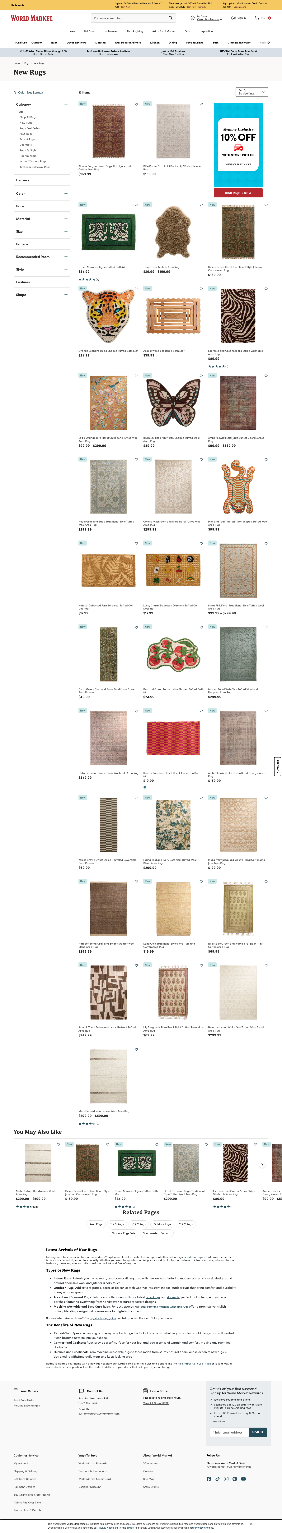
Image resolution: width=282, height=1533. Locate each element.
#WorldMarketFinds (239, 1466)
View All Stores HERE (156, 1403)
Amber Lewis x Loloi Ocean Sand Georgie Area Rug (236, 774)
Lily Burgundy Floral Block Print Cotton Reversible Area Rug (173, 1028)
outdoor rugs (195, 1257)
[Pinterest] (235, 1478)
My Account (21, 1463)
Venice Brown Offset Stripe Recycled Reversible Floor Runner (107, 861)
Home (17, 63)
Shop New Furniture (173, 54)
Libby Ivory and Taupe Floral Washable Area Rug (108, 773)
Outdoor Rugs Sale (123, 1233)
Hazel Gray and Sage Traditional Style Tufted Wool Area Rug (106, 523)
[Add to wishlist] (136, 104)
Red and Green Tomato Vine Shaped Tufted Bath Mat (173, 690)
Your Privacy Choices (201, 1527)
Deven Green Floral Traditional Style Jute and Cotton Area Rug (235, 268)
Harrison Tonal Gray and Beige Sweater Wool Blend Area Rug (106, 945)
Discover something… (109, 18)
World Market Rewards (92, 1463)
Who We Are (150, 1463)
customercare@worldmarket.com (99, 1413)
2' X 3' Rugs (117, 1224)
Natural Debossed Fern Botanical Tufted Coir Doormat (106, 606)
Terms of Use (126, 1527)
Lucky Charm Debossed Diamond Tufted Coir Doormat (171, 606)
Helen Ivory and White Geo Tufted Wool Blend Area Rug (236, 1028)
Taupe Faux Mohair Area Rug (161, 267)
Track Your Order (24, 1400)
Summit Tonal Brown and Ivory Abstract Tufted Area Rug (107, 1028)
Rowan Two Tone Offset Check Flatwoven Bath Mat (171, 774)
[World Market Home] (32, 18)
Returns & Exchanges (27, 1405)
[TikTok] (217, 1478)
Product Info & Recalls (27, 1510)
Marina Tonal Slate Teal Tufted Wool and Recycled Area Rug (233, 690)
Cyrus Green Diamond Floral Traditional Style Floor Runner (106, 690)
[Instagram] (226, 1478)
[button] (21, 42)
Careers (148, 1471)
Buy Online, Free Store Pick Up (32, 1494)
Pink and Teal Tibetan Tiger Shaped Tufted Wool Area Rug (237, 523)
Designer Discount (89, 1487)
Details (202, 6)
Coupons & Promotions (92, 1471)
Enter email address (228, 1432)
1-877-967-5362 (87, 1403)
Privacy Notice (106, 1527)
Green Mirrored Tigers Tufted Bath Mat (102, 267)
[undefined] (257, 42)
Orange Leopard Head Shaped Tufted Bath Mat (108, 350)
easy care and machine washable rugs (164, 1306)
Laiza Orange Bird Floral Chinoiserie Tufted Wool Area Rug (108, 439)
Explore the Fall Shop (238, 54)
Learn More (240, 6)
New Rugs (39, 63)
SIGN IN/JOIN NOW (238, 193)
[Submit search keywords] (170, 17)
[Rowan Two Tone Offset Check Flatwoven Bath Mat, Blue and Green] (144, 787)
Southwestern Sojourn (156, 1233)
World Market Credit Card (94, 1479)
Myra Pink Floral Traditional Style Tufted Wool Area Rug (236, 606)
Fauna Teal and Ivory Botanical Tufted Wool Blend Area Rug (169, 861)
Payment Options (24, 1487)
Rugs (26, 63)
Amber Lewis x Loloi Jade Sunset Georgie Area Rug (236, 439)
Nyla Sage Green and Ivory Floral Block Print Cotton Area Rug (235, 945)
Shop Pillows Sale (43, 54)
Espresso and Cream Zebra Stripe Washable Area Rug (235, 352)
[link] (263, 18)
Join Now (125, 6)
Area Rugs (95, 1224)
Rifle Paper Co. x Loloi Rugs (194, 1363)
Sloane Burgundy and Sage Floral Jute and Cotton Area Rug (104, 167)
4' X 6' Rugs (139, 1224)
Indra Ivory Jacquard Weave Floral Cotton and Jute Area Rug (236, 861)
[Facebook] (209, 1478)
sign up (258, 1432)
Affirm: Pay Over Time (27, 1502)
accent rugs (153, 1297)
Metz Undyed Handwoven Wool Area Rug (103, 1111)
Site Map (149, 1479)
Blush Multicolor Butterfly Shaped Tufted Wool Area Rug (171, 439)
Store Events (151, 1487)
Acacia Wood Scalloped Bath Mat (164, 350)
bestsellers (57, 1367)
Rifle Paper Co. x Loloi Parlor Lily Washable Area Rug (172, 167)
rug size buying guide (103, 1318)
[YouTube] (243, 1478)
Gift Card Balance (25, 1479)
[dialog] (141, 1526)
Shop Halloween (108, 54)
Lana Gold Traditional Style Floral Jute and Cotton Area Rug (169, 945)
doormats (173, 1297)
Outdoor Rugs (162, 1224)
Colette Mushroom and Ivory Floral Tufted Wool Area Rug (172, 523)
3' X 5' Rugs (186, 1224)
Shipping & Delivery (26, 1471)
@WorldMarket (216, 1466)
